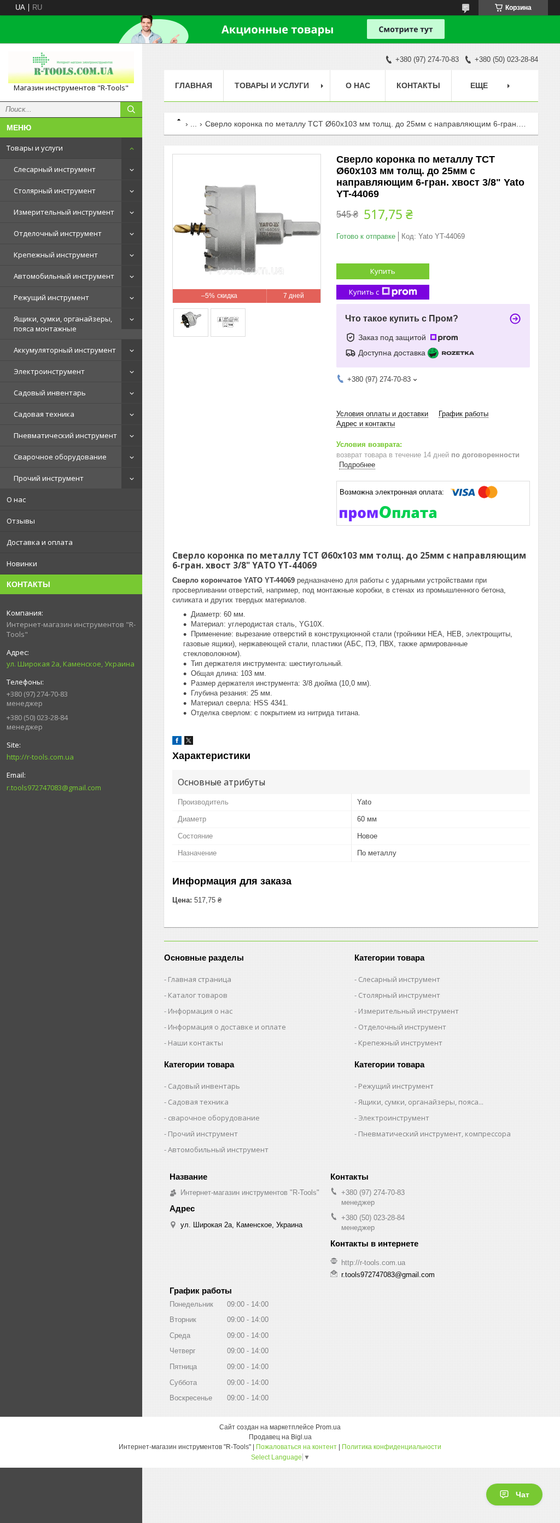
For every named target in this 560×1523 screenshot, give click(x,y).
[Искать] (131, 109)
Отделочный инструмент (58, 233)
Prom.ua (328, 1427)
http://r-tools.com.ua (40, 757)
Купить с (364, 292)
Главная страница (199, 979)
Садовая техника (44, 414)
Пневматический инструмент (65, 435)
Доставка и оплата (40, 542)
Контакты (418, 85)
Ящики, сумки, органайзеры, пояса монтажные (63, 324)
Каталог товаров (198, 995)
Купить (382, 271)
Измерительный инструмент (64, 212)
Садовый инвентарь (50, 393)
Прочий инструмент (49, 478)
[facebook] (177, 742)
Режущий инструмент (51, 297)
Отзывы (21, 521)
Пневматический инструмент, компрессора (434, 1134)
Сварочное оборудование (60, 457)
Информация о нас (200, 1011)
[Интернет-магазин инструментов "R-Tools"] (71, 67)
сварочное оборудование (214, 1118)
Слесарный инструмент (55, 169)
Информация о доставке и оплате (227, 1027)
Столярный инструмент (55, 191)
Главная (193, 85)
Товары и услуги (35, 148)
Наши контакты (195, 1043)
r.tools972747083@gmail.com (54, 787)
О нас (16, 499)
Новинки (22, 563)
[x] (188, 742)
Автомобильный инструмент (64, 276)
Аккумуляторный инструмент (65, 350)
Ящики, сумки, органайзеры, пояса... (420, 1102)
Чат (522, 1494)
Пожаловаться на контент (296, 1447)
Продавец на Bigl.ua (280, 1437)
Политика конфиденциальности (391, 1447)
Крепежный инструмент (56, 255)
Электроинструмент (49, 371)
